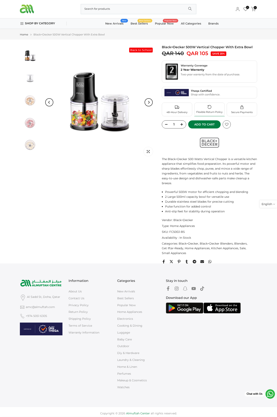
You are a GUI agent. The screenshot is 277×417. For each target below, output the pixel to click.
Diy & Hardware (128, 353)
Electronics (125, 319)
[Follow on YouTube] (193, 288)
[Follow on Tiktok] (202, 288)
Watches (123, 387)
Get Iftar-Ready (172, 248)
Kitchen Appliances (224, 248)
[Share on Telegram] (194, 261)
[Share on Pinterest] (179, 261)
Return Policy (78, 312)
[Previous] (49, 102)
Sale (243, 248)
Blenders (240, 243)
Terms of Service (80, 325)
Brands (213, 23)
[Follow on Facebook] (168, 288)
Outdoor (123, 346)
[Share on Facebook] (163, 261)
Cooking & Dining (129, 325)
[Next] (149, 102)
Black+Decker (183, 220)
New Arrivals (116, 23)
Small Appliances (174, 253)
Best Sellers (141, 23)
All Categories (191, 23)
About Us (75, 291)
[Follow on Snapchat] (185, 288)
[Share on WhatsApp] (210, 261)
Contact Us (76, 298)
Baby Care (124, 339)
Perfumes (124, 373)
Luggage (123, 332)
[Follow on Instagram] (176, 288)
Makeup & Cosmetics (132, 380)
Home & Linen (127, 367)
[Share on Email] (202, 261)
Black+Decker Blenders (216, 243)
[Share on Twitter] (171, 261)
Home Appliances (182, 226)
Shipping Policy (80, 319)
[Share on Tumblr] (187, 261)
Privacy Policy (79, 305)
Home (24, 34)
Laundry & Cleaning (131, 360)
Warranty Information (84, 332)
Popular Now (166, 23)
